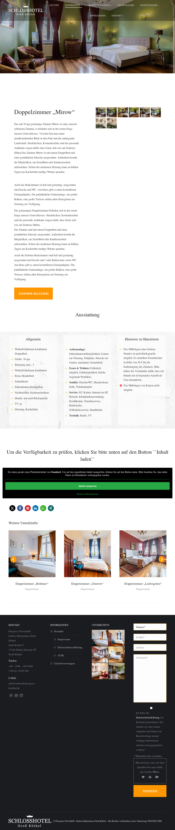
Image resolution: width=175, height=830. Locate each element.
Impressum (64, 639)
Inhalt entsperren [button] (88, 486)
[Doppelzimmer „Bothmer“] (100, 638)
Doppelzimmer (32, 588)
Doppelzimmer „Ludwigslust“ (143, 583)
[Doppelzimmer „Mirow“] (116, 671)
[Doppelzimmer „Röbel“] (116, 654)
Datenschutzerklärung (147, 717)
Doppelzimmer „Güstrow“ (87, 583)
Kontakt (58, 631)
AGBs (61, 655)
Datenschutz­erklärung (70, 647)
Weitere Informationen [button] (87, 494)
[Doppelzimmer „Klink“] (100, 671)
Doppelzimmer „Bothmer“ (32, 583)
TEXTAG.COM (155, 820)
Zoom (27, 553)
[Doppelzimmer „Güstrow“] (116, 638)
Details (36, 553)
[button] (12, 508)
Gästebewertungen (64, 663)
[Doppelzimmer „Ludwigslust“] (100, 654)
